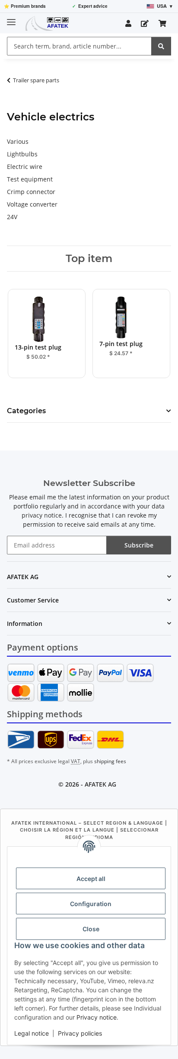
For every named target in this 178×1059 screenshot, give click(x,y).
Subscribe (138, 545)
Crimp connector (31, 192)
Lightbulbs (22, 154)
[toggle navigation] (11, 18)
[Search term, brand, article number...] (161, 46)
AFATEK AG (100, 784)
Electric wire (24, 166)
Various (18, 141)
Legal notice (31, 1033)
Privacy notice (96, 1017)
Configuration (90, 903)
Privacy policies (80, 1033)
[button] (128, 23)
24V (12, 217)
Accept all (90, 878)
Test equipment (30, 179)
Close (91, 929)
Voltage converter (32, 204)
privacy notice (42, 515)
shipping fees (110, 761)
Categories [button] (26, 411)
